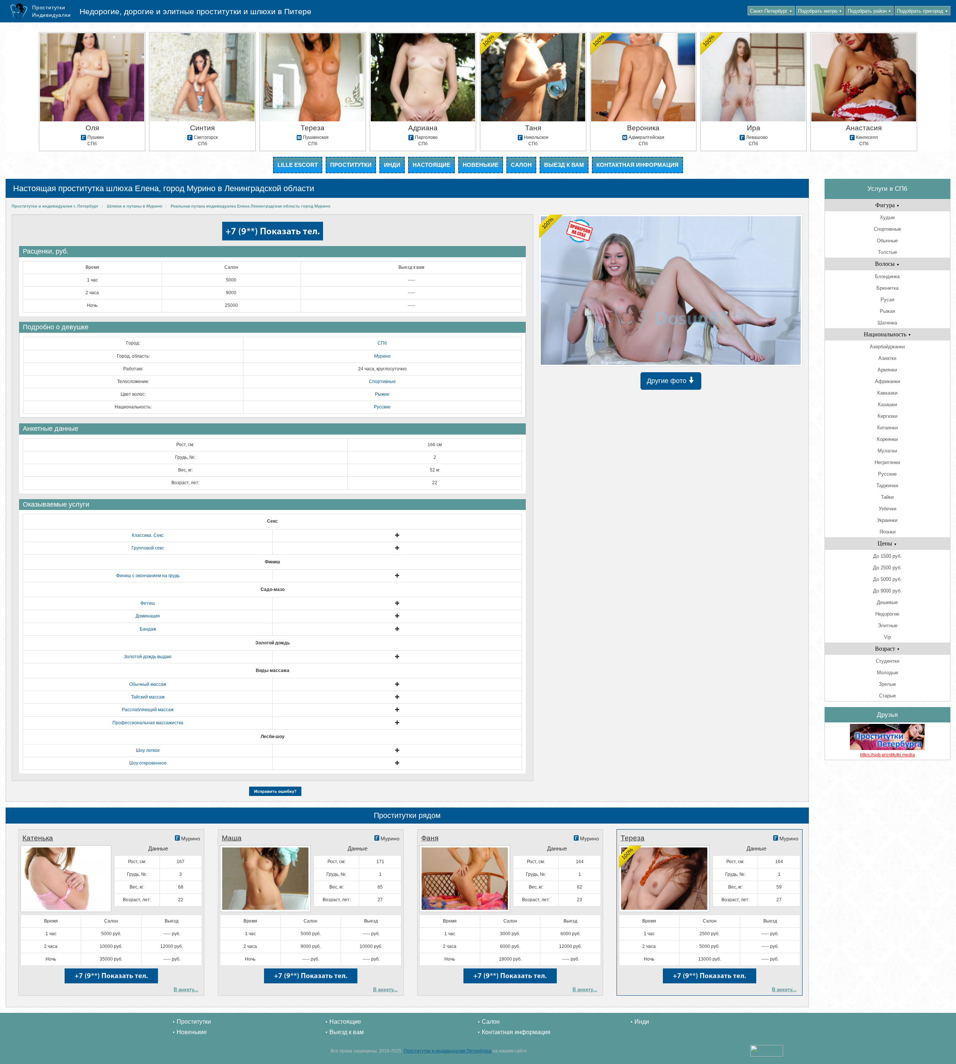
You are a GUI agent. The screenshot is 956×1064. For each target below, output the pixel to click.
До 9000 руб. (887, 591)
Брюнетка (887, 288)
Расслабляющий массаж (148, 709)
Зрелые (887, 684)
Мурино (382, 356)
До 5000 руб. (887, 579)
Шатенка (887, 323)
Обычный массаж (147, 684)
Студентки (887, 661)
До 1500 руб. (887, 556)
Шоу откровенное (148, 763)
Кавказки (887, 393)
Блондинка (887, 276)
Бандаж (148, 629)
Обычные (887, 240)
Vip (887, 637)
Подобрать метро (820, 11)
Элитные (887, 625)
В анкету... (186, 989)
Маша (232, 838)
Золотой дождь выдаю (147, 656)
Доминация (148, 616)
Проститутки (351, 165)
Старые (887, 696)
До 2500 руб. (887, 567)
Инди (392, 165)
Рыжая (887, 311)
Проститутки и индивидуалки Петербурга (447, 1051)
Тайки (887, 497)
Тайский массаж (148, 697)
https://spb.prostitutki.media (887, 754)
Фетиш (147, 603)
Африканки (887, 381)
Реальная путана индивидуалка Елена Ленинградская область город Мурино (250, 206)
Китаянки (887, 427)
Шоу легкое (148, 750)
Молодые (887, 672)
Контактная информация (637, 165)
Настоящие (431, 165)
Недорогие (887, 614)
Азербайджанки (887, 346)
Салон (521, 165)
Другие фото (667, 381)
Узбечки (887, 508)
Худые (887, 217)
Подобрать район (869, 11)
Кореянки (887, 439)
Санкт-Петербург (771, 11)
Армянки (887, 370)
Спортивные (382, 381)
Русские (382, 407)
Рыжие (382, 394)
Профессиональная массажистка (147, 722)
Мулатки (887, 451)
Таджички (887, 485)
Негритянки (887, 462)
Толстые (887, 252)
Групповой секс (147, 548)
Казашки (887, 404)
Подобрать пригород (922, 11)
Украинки (887, 520)
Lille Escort (297, 165)
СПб (382, 343)
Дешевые (887, 602)
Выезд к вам (564, 165)
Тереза (633, 838)
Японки (887, 532)
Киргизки (887, 416)
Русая (887, 299)
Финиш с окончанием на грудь (148, 575)
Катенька (37, 838)
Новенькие (481, 165)
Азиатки (887, 358)
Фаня (429, 838)
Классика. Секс (148, 535)
